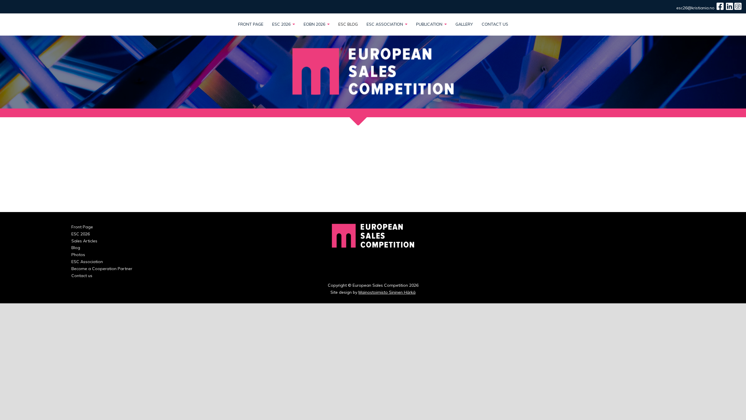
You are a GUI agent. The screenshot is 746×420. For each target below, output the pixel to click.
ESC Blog (348, 24)
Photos (78, 254)
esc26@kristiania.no (695, 7)
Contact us (495, 24)
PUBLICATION (430, 24)
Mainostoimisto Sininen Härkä (387, 292)
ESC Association (385, 24)
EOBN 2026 (315, 24)
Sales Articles (84, 241)
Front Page (250, 24)
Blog (75, 247)
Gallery (464, 24)
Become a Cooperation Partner (101, 268)
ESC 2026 (282, 24)
